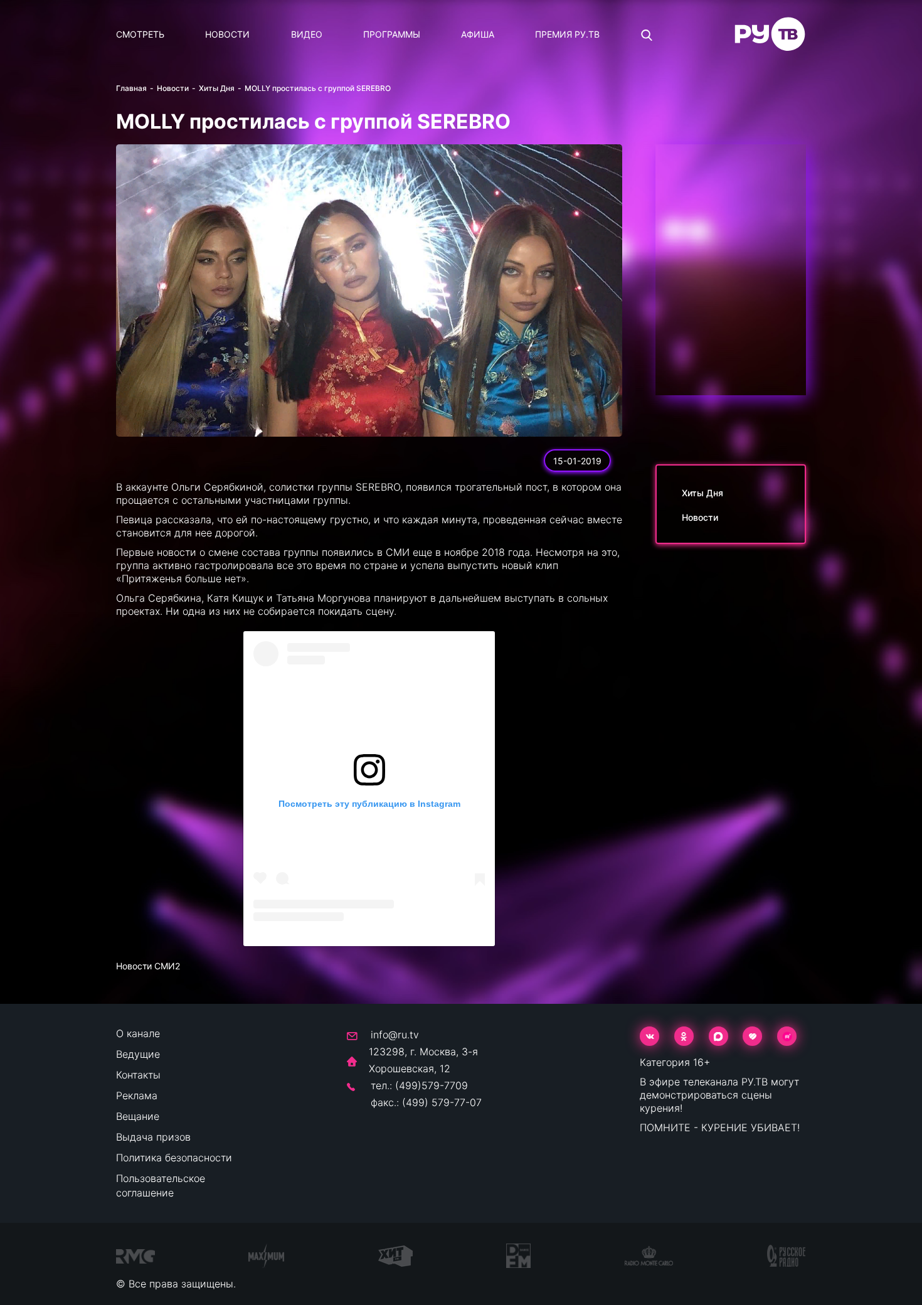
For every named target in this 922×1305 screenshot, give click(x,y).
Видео (306, 34)
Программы (391, 34)
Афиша (477, 34)
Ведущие (138, 1054)
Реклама (136, 1095)
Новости (227, 34)
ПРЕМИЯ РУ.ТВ (567, 34)
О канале (138, 1033)
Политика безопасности (174, 1157)
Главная (131, 88)
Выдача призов (153, 1137)
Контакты (138, 1074)
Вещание (137, 1116)
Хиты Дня (217, 88)
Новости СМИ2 (148, 966)
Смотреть (140, 34)
